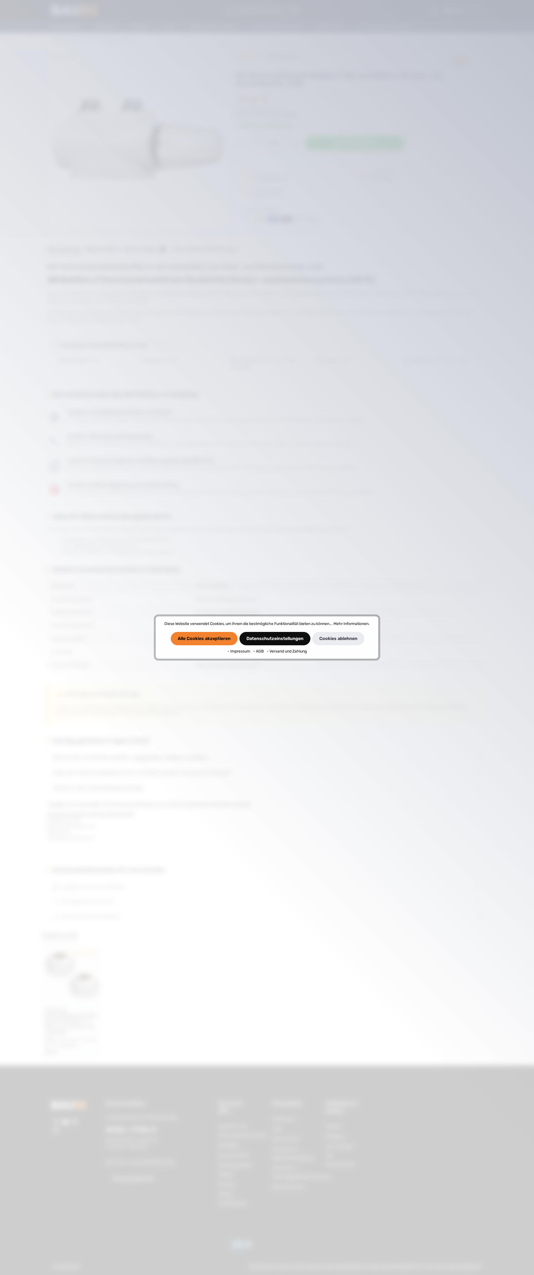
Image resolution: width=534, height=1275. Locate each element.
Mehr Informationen (351, 623)
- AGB (258, 651)
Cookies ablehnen (338, 638)
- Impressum (239, 651)
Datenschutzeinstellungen (274, 638)
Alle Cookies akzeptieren (204, 638)
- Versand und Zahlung (287, 651)
